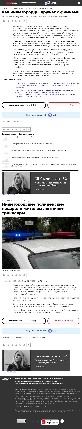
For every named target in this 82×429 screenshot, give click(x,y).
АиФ (18, 270)
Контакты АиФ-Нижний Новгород (26, 383)
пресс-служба (44, 292)
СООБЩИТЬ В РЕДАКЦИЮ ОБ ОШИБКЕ (51, 383)
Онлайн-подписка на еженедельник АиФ (29, 381)
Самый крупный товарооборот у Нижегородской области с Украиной (34, 157)
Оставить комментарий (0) (64, 105)
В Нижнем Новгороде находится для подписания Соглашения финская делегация (38, 150)
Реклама (46, 379)
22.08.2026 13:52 (7, 201)
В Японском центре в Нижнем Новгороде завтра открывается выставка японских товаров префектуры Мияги (44, 91)
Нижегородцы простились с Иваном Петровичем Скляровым (31, 144)
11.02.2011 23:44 (6, 9)
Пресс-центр (37, 379)
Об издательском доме (23, 379)
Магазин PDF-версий (57, 379)
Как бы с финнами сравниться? (21, 137)
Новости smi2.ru (9, 194)
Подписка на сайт (51, 381)
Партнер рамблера (34, 421)
